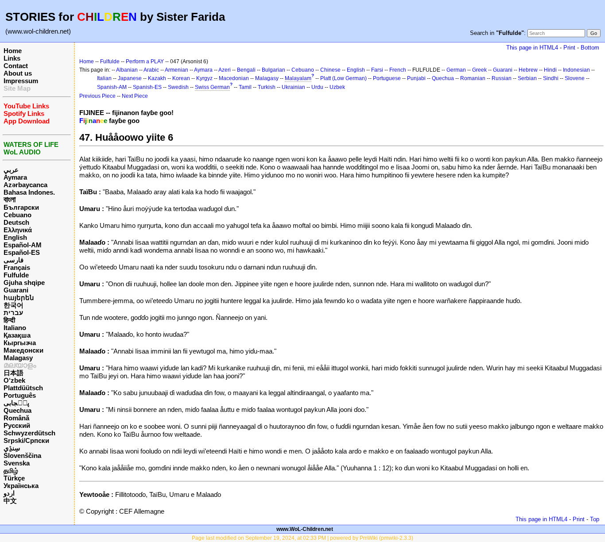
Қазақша (17, 335)
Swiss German (212, 87)
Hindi (550, 70)
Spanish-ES (147, 87)
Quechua (17, 410)
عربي (11, 169)
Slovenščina (22, 455)
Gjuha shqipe (24, 282)
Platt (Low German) (343, 78)
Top (594, 519)
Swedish (178, 87)
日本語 (13, 373)
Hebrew (528, 70)
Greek (479, 70)
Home (13, 50)
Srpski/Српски (26, 440)
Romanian (472, 78)
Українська (21, 485)
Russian (502, 78)
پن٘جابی (16, 403)
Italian (104, 78)
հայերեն (19, 297)
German (456, 70)
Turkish (266, 87)
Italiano (15, 327)
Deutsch (16, 222)
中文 (10, 500)
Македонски (23, 350)
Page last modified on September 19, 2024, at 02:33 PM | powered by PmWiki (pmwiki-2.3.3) (302, 538)
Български (21, 207)
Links (12, 58)
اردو (9, 493)
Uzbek (337, 87)
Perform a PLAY (145, 61)
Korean (181, 78)
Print (569, 47)
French (397, 70)
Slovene (575, 78)
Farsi (377, 70)
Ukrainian (293, 87)
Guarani (16, 290)
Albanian (127, 70)
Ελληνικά (18, 230)
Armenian (176, 70)
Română (16, 418)
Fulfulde (16, 275)
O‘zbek (14, 380)
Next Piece (135, 96)
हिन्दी (9, 320)
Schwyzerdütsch (29, 433)
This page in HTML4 (532, 47)
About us (18, 73)
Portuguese (387, 78)
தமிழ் (11, 470)
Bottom (590, 47)
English (15, 237)
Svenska (17, 463)
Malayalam (298, 78)
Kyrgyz (204, 78)
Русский (17, 425)
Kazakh (157, 78)
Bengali (246, 70)
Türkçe (14, 478)
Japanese (130, 78)
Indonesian (576, 70)
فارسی (13, 260)
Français (17, 267)
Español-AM (23, 245)
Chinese (330, 70)
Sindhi (550, 78)
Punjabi (416, 78)
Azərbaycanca (25, 184)
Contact (16, 65)
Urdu (317, 87)
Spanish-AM (112, 87)
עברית (13, 312)
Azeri (224, 70)
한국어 (13, 305)
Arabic (151, 70)
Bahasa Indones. (29, 192)
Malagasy (18, 357)
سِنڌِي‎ (12, 448)
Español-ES (22, 252)
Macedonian (234, 78)
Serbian (527, 78)
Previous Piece (97, 96)
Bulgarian (273, 70)
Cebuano (17, 215)
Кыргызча (20, 342)
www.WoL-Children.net (304, 529)
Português (20, 395)
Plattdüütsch (23, 388)
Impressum (21, 81)
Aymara (15, 177)
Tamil (245, 87)
